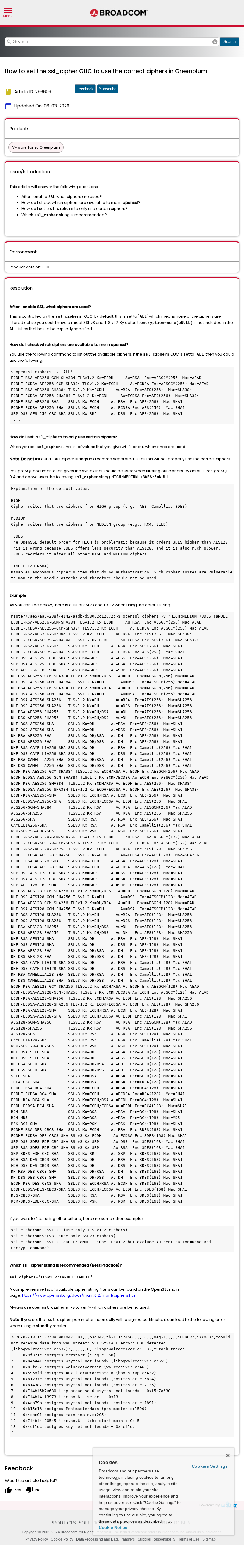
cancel (215, 42)
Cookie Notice (113, 1527)
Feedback (84, 89)
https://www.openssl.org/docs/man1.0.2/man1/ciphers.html (79, 1295)
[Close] (228, 1455)
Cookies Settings (210, 1466)
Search (229, 41)
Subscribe (107, 89)
